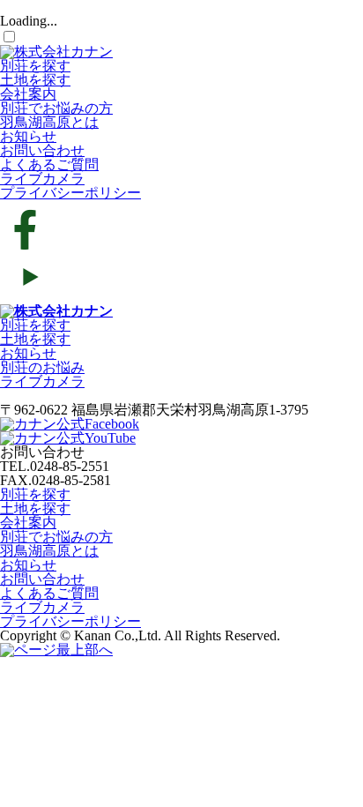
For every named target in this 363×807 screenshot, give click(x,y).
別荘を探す (35, 65)
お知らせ (28, 136)
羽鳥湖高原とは (49, 122)
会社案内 (28, 93)
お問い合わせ (42, 150)
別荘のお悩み (42, 367)
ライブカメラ (42, 178)
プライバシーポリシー (70, 192)
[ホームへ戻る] (56, 310)
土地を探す (35, 79)
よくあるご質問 (49, 164)
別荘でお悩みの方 (56, 108)
